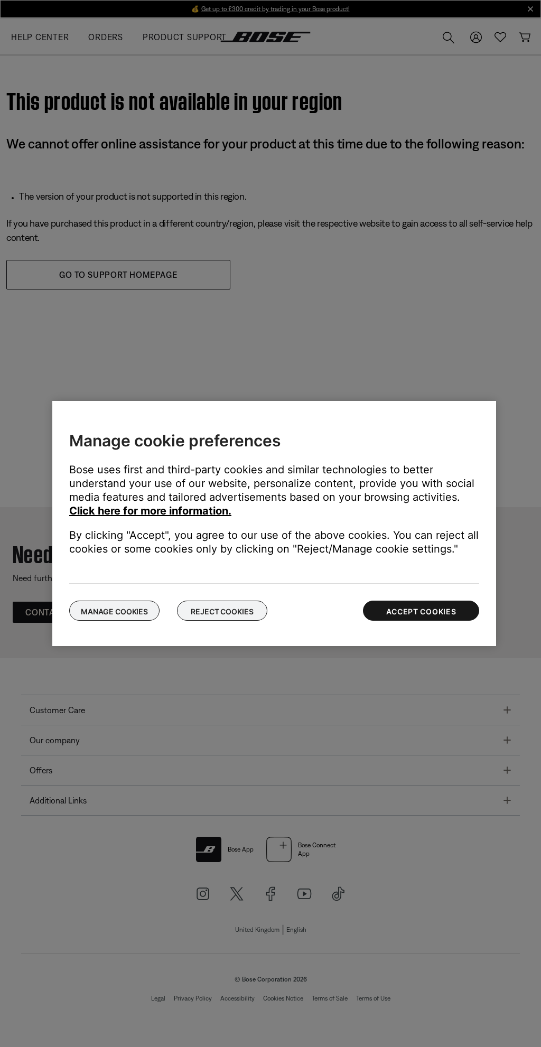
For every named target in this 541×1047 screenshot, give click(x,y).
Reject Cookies (222, 611)
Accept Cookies (421, 611)
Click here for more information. (150, 510)
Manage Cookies (114, 611)
